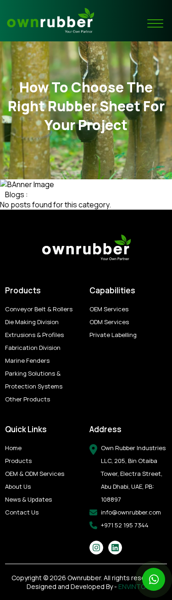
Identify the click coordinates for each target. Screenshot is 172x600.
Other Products (27, 399)
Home (13, 448)
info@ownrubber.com (131, 512)
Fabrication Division (33, 347)
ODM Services (109, 322)
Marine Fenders (27, 360)
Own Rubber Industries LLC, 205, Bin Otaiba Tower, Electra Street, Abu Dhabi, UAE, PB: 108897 (133, 473)
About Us (18, 486)
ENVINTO (131, 586)
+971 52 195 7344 (125, 525)
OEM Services (108, 309)
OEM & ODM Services (34, 473)
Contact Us (22, 512)
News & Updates (28, 499)
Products (18, 461)
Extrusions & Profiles (34, 335)
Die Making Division (32, 322)
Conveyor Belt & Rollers (38, 309)
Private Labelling (113, 335)
